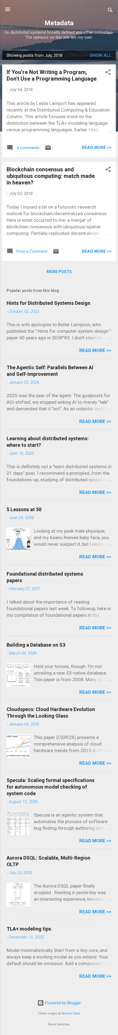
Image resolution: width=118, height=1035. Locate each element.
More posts (59, 271)
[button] (108, 73)
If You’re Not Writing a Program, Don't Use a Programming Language (52, 75)
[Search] (110, 11)
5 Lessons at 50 (24, 509)
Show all (100, 55)
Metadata (59, 23)
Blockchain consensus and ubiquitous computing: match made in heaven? (51, 176)
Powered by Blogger (62, 1002)
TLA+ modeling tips (29, 929)
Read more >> (96, 147)
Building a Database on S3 (36, 645)
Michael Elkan (71, 1013)
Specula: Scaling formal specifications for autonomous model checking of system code (50, 786)
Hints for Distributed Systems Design (48, 303)
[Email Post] (48, 149)
